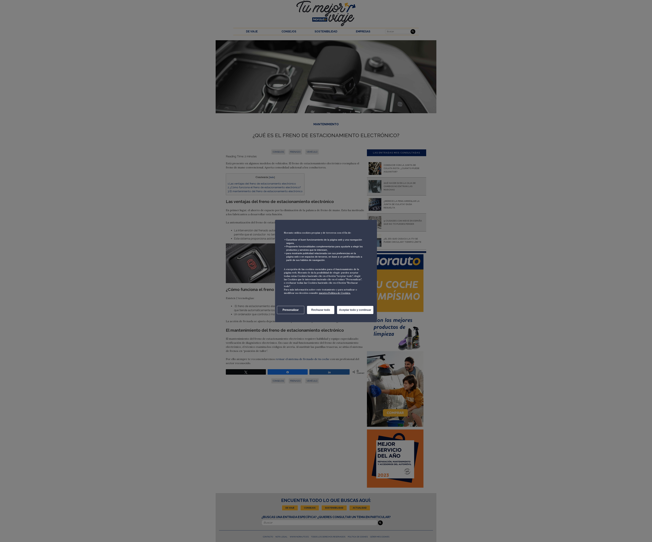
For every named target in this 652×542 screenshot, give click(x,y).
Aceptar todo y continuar (355, 309)
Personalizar (291, 309)
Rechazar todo (320, 309)
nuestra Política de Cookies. (335, 293)
